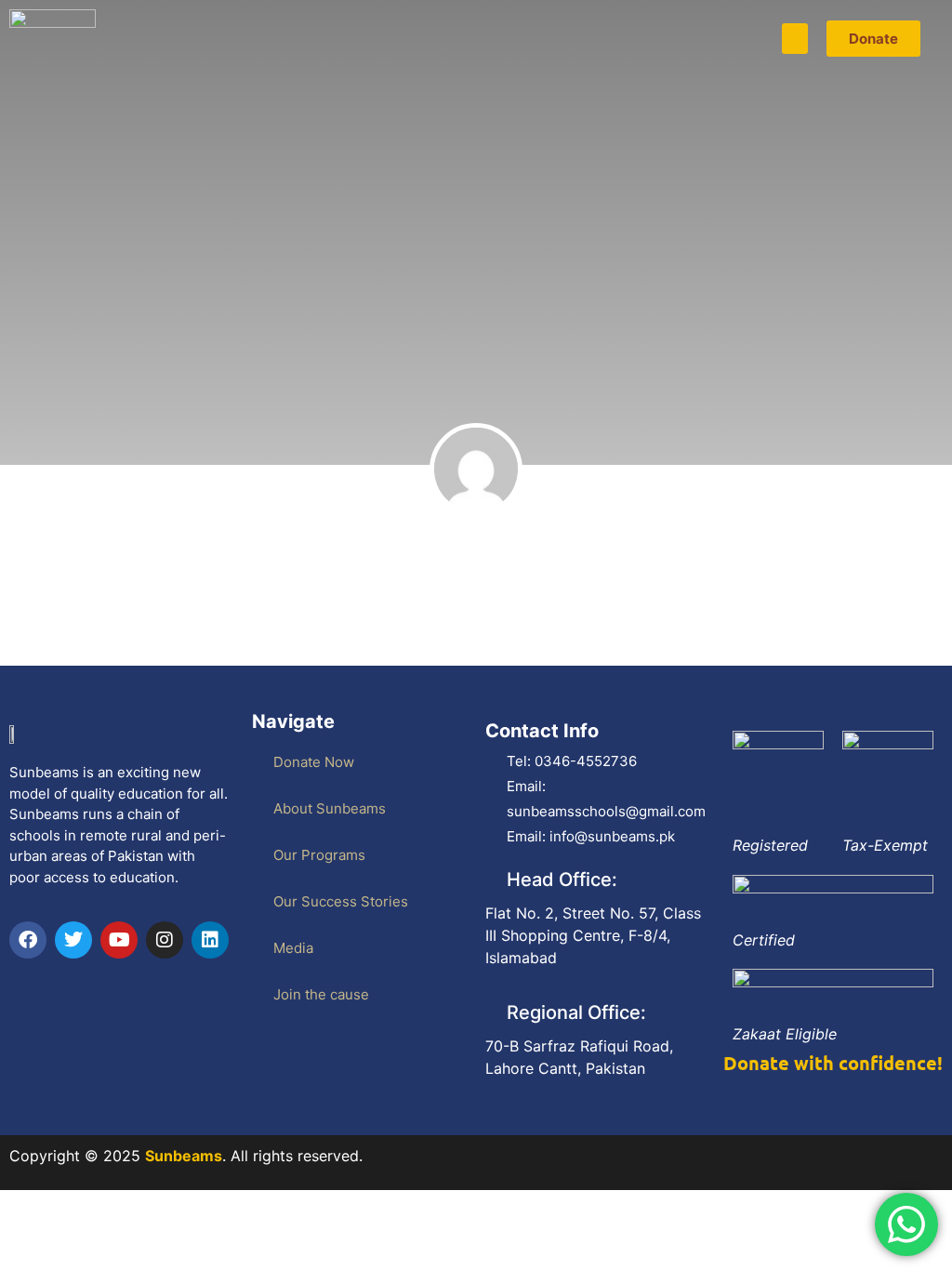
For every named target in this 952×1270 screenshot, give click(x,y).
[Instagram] (164, 940)
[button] (795, 38)
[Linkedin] (210, 940)
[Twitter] (73, 940)
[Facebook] (27, 940)
